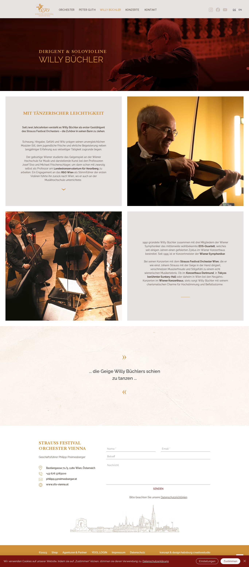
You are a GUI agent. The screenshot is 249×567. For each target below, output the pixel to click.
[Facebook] (218, 9)
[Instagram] (210, 9)
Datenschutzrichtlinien (174, 497)
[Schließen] (244, 561)
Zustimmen (230, 561)
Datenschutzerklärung (156, 561)
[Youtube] (225, 9)
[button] (45, 552)
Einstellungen (207, 561)
